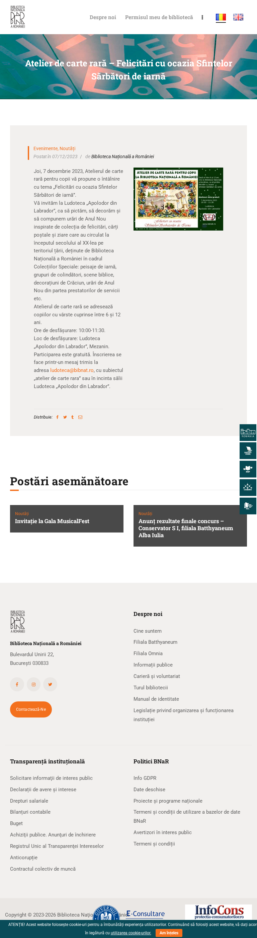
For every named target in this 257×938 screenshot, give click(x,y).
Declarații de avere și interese (43, 790)
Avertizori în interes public (163, 832)
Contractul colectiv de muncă (43, 869)
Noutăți (67, 148)
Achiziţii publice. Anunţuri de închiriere (53, 835)
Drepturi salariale (29, 801)
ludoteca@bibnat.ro (72, 370)
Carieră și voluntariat (157, 676)
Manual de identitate (156, 699)
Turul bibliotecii (151, 688)
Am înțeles (169, 933)
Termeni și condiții (154, 844)
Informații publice (153, 665)
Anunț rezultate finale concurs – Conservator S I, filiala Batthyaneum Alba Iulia (186, 528)
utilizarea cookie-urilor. (131, 933)
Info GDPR (145, 778)
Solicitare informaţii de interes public (51, 778)
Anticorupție (23, 858)
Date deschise (149, 790)
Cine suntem (148, 631)
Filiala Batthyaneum (155, 642)
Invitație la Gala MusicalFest (52, 521)
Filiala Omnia (148, 653)
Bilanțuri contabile (30, 812)
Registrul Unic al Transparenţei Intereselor (57, 846)
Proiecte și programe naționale (168, 801)
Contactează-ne (31, 709)
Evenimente (45, 148)
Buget (16, 823)
